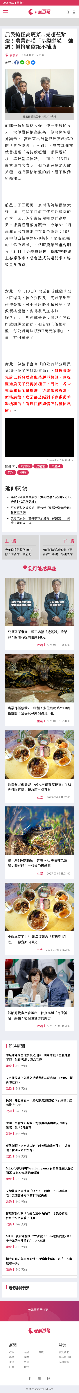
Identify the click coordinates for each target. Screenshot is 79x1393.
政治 (40, 645)
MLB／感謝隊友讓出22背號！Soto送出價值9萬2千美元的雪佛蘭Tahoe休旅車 (38, 1238)
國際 (26, 1357)
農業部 (25, 466)
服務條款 (64, 1362)
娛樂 (11, 1357)
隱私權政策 (65, 1357)
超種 (23, 472)
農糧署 (40, 466)
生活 (40, 721)
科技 (26, 1367)
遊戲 (41, 1352)
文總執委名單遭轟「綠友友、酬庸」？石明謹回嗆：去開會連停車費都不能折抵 (37, 1193)
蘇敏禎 (14, 55)
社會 (11, 1367)
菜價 (11, 472)
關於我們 (64, 1352)
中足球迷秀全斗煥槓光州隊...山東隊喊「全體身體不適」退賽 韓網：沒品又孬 (38, 1057)
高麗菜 (55, 466)
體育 (26, 1362)
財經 (26, 1352)
